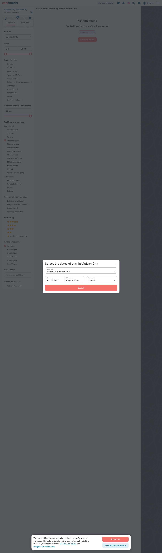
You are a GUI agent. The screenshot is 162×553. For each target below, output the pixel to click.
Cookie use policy (68, 543)
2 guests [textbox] (92, 280)
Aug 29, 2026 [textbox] (53, 280)
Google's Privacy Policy (44, 546)
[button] (115, 271)
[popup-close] (116, 263)
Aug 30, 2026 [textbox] (72, 280)
